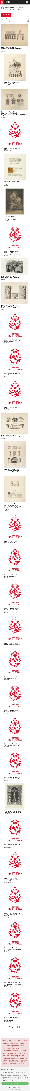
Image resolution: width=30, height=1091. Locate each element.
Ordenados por (7, 21)
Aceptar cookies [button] (15, 1083)
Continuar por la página (7, 1027)
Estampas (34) (6, 14)
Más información (27, 48)
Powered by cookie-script (15, 1089)
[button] (15, 1087)
